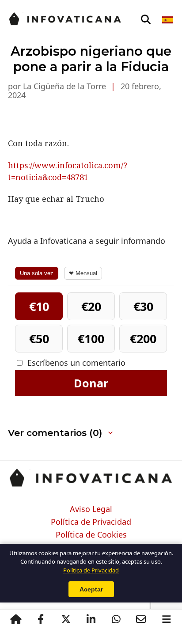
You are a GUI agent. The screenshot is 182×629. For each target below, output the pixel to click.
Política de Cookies (91, 534)
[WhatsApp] (115, 619)
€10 (39, 306)
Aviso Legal (91, 509)
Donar (91, 382)
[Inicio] (15, 619)
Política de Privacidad (91, 522)
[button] (91, 433)
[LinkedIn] (90, 619)
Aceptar (91, 589)
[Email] (141, 619)
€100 (91, 338)
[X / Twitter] (65, 619)
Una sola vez (36, 273)
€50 (39, 338)
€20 (91, 306)
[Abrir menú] (166, 619)
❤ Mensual (83, 273)
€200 (143, 338)
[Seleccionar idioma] (168, 19)
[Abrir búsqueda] (145, 20)
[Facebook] (40, 619)
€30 (143, 306)
